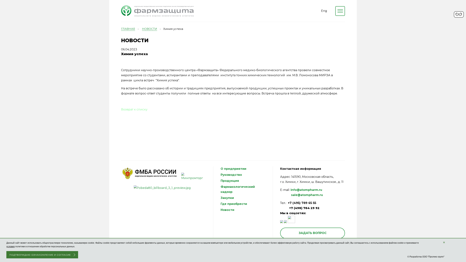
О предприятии (233, 168)
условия (10, 246)
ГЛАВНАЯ (128, 29)
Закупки (227, 198)
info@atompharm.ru (306, 190)
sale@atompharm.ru (307, 195)
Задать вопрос (313, 233)
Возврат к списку (134, 109)
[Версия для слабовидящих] (459, 17)
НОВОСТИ (149, 29)
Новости (227, 210)
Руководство (231, 174)
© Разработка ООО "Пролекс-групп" (425, 256)
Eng (324, 11)
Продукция (230, 180)
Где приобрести (234, 204)
